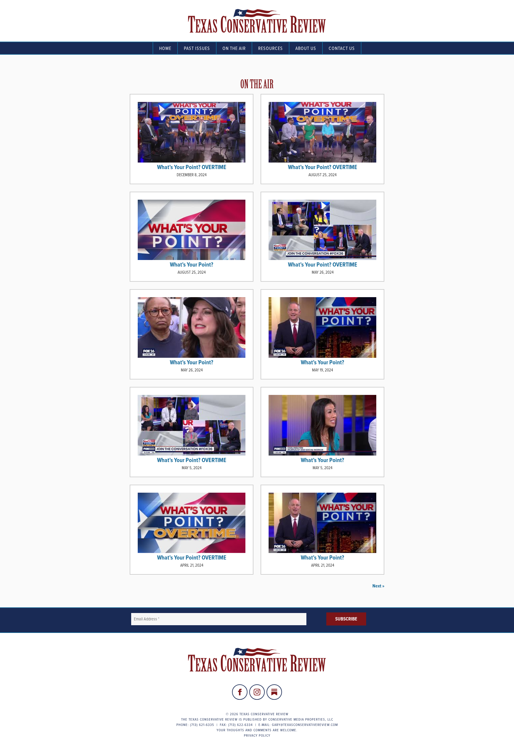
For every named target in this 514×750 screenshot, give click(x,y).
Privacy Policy (257, 735)
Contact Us (342, 48)
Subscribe (346, 618)
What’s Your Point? (191, 264)
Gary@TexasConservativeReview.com (305, 724)
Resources (270, 48)
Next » (378, 585)
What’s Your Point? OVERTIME (191, 167)
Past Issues (197, 48)
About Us (305, 48)
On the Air (234, 48)
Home (165, 48)
